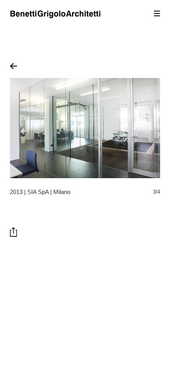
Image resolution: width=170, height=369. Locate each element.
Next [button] (147, 132)
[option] (85, 128)
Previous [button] (25, 132)
